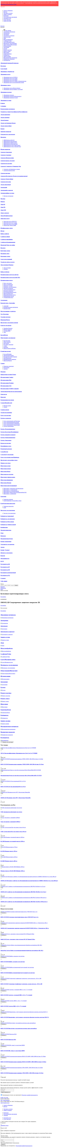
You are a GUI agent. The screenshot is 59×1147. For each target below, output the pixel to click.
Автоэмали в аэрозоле (8, 35)
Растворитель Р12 (5, 575)
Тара (4, 332)
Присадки (3, 397)
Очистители (4, 394)
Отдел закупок (7, 19)
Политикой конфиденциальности (24, 1145)
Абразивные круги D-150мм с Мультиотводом (14, 81)
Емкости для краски (6, 325)
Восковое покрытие (8, 291)
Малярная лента (5, 253)
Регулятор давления (8, 344)
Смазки (5, 407)
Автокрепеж (6, 33)
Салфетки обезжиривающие (8, 242)
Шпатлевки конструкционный (9, 485)
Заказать (3, 1144)
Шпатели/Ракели (7, 360)
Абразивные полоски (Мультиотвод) (12, 96)
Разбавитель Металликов (7, 521)
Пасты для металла (8, 284)
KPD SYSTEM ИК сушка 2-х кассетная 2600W (13, 1050)
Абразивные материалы (9, 31)
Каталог (3, 26)
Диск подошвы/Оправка (7, 264)
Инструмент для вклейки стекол (9, 460)
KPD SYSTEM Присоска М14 (8, 1039)
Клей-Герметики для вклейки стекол (12, 500)
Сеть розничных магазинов (10, 17)
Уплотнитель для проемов (7, 544)
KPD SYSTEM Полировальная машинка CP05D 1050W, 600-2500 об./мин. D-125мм (22, 764)
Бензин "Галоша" (5, 550)
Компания (5, 15)
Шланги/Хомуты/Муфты (9, 348)
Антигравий (4, 187)
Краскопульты (6, 308)
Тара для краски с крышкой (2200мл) (10, 821)
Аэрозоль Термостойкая (7, 179)
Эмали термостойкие (6, 126)
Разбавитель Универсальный (8, 524)
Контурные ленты (5, 250)
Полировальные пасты (7, 280)
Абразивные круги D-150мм (10, 79)
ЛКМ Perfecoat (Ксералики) (10, 141)
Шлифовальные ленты (7, 228)
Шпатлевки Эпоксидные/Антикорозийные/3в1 (15, 492)
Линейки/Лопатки (7, 328)
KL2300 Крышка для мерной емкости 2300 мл (13, 841)
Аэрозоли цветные (5, 173)
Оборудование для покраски (8, 337)
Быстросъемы (6, 340)
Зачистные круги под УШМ (10, 224)
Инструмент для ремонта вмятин (9, 322)
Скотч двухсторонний (6, 259)
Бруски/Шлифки (7, 354)
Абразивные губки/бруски (7, 71)
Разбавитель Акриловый (7, 516)
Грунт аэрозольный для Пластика (11, 421)
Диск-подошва (7, 267)
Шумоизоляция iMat (6, 380)
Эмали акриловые (5, 114)
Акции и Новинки (8, 10)
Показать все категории (7, 742)
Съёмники (3, 106)
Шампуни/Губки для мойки (8, 245)
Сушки (5, 345)
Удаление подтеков (5, 317)
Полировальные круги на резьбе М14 (10, 277)
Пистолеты (6, 343)
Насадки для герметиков (9, 513)
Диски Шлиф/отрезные (7, 215)
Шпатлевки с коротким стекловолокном (13, 488)
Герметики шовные (8, 499)
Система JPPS (6, 331)
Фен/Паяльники (7, 358)
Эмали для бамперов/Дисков (8, 123)
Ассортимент (4, 300)
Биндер (2, 128)
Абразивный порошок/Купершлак (9, 63)
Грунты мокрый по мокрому (8, 434)
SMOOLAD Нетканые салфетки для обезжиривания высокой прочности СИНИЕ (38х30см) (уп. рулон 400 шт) (29, 880)
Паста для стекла (7, 283)
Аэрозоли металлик (6, 181)
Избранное (3, 588)
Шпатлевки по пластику (7, 474)
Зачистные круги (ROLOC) (10, 221)
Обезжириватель (5, 558)
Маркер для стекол (6, 463)
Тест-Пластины (5, 314)
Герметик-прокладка (8, 506)
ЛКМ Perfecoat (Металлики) (10, 142)
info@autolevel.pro (5, 1102)
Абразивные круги (5, 74)
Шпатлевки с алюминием (9, 493)
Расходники (6, 367)
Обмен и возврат (7, 14)
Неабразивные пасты (8, 296)
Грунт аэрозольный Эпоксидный (11, 425)
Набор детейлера (5, 271)
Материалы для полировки (10, 43)
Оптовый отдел (7, 18)
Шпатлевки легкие (6, 465)
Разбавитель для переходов (8, 519)
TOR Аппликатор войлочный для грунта (11, 812)
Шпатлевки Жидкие (6, 482)
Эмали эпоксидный (6, 184)
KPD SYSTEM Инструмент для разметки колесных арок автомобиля (19, 1028)
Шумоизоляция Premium (7, 383)
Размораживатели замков (7, 400)
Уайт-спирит (4, 581)
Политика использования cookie (8, 4)
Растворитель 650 (5, 569)
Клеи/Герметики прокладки (8, 503)
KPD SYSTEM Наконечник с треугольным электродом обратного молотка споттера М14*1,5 (25, 1017)
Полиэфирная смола (6, 446)
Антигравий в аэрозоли (7, 190)
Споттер (5, 368)
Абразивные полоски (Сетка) (10, 97)
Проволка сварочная (8, 366)
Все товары (8, 30)
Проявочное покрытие (9, 59)
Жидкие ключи (7, 405)
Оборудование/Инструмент (10, 44)
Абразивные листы (6, 85)
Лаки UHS (3, 210)
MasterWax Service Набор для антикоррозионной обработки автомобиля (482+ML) (22, 950)
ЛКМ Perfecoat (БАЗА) (9, 140)
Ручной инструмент (6, 351)
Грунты (5, 48)
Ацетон (2, 547)
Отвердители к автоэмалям (8, 134)
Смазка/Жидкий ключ (6, 402)
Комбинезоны (4, 527)
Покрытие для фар (8, 285)
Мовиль (3, 201)
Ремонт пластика (7, 50)
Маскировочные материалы (10, 57)
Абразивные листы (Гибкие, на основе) (13, 89)
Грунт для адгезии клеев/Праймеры (10, 457)
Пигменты (3, 137)
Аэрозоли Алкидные (6, 155)
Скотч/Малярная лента (9, 42)
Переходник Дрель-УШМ (9, 225)
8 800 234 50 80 (7, 21)
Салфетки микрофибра (7, 239)
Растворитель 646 (5, 564)
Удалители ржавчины (6, 412)
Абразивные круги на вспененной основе (13, 82)
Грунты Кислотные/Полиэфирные (9, 432)
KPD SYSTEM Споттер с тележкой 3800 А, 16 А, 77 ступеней (16, 995)
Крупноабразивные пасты (9, 292)
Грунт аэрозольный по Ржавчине (11, 423)
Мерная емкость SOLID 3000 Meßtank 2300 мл (13, 871)
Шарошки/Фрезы (5, 319)
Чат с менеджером (5, 1100)
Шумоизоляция (7, 46)
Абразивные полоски (6, 92)
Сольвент (3, 578)
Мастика (3, 198)
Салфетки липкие (5, 236)
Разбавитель (6, 55)
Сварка (3, 363)
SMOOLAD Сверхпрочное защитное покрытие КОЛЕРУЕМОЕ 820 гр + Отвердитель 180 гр (25, 928)
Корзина (3, 586)
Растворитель (6, 60)
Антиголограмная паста (9, 289)
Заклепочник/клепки (8, 355)
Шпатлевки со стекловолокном (11, 491)
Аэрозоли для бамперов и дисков (11, 169)
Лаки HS (3, 204)
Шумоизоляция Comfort (7, 377)
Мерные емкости (7, 329)
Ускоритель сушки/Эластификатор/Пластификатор (14, 111)
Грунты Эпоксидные (6, 440)
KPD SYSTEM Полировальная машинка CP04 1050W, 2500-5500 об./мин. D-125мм (22, 1073)
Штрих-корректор (5, 149)
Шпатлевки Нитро (5, 471)
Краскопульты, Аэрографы (8, 303)
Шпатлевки (6, 52)
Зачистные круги (5, 218)
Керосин (3, 555)
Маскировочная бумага (7, 538)
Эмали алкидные (5, 117)
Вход (2, 589)
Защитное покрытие (6, 131)
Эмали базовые (5, 120)
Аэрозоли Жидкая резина (7, 157)
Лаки (4, 38)
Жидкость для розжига (7, 552)
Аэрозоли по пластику (6, 163)
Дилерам (5, 1115)
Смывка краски (5, 409)
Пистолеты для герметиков (8, 510)
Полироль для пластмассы (9, 287)
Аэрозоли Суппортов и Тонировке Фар (11, 166)
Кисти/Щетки (4, 335)
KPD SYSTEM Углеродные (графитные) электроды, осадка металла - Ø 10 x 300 (21, 984)
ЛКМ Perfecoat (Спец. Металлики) (11, 145)
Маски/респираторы (6, 530)
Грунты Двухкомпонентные (8, 429)
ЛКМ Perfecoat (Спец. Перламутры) (12, 146)
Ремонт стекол (7, 51)
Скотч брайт (4, 68)
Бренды (5, 11)
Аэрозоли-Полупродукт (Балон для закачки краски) (14, 176)
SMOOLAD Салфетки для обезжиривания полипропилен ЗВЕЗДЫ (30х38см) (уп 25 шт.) (23, 891)
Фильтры (5, 347)
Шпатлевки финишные (7, 480)
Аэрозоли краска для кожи (8, 160)
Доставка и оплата (8, 13)
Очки (2, 533)
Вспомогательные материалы (10, 307)
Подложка (3, 66)
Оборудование (7, 342)
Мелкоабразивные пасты (9, 294)
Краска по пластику (6, 443)
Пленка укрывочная (6, 541)
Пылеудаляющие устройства (8, 311)
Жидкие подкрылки (8, 196)
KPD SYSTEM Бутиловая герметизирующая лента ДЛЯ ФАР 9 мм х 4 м (19, 917)
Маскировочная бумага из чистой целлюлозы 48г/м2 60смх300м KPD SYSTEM (21, 775)
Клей (4, 507)
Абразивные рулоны (6, 100)
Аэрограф (5, 306)
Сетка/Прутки (4, 451)
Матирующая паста (8, 293)
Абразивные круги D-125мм (10, 78)
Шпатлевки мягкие (6, 468)
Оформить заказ (4, 1125)
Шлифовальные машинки (9, 359)
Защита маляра (7, 56)
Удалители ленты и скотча (7, 262)
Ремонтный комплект (6, 448)
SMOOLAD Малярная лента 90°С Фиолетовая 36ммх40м (16, 797)
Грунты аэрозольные (8, 426)
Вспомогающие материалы (8, 109)
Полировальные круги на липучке (9, 274)
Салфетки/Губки (7, 40)
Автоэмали (6, 34)
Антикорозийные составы (7, 193)
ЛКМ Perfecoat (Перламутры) (10, 144)
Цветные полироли (8, 288)
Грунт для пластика (6, 415)
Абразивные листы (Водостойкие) (11, 88)
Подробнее (3, 596)
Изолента (3, 248)
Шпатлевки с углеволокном (10, 489)
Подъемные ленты (5, 256)
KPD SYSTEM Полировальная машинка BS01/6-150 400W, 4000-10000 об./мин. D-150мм (23, 1061)
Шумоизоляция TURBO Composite (10, 388)
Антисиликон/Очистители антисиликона (11, 391)
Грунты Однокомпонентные (8, 437)
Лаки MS (3, 207)
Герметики (3, 496)
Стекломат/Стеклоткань (7, 454)
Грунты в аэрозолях (6, 418)
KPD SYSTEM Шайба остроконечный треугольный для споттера (18, 972)
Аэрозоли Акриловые (6, 152)
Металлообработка (8, 39)
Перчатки (3, 536)
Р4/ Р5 (2, 561)
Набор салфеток (5, 233)
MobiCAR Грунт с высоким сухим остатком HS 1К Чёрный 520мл (18, 939)
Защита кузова (7, 37)
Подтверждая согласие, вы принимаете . (20, 1095)
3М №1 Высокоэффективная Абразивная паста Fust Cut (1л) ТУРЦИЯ (19, 753)
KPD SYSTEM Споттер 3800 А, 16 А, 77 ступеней (13, 1006)
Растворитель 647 (5, 567)
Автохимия (6, 47)
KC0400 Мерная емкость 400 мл (9, 861)
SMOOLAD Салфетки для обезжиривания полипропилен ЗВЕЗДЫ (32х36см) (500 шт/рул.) (24, 901)
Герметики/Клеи (7, 53)
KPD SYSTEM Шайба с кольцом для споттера (13, 961)
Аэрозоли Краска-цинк (9, 170)
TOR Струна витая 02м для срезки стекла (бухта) (13, 831)
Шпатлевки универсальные (8, 477)
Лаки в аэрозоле (5, 213)
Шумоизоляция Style (6, 385)
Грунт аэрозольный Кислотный (11, 422)
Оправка (5, 269)
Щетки (2, 231)
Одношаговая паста (8, 297)
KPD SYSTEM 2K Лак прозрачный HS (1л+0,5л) (13, 786)
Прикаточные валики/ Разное (8, 374)
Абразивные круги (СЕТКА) (10, 77)
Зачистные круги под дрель (10, 222)
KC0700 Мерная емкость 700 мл (9, 851)
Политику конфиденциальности (30, 1095)
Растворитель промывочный (8, 572)
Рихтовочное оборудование (10, 356)
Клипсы (3, 103)
